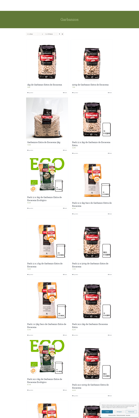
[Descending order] (42, 34)
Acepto (107, 411)
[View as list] (62, 34)
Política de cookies (112, 415)
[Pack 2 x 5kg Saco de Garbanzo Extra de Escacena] (47, 300)
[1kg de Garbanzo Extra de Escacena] (47, 61)
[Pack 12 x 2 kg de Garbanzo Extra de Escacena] (47, 240)
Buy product (30, 92)
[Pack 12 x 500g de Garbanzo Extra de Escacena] (92, 240)
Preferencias (131, 411)
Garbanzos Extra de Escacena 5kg (43, 142)
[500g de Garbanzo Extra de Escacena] (92, 61)
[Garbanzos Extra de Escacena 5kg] (47, 118)
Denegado (119, 411)
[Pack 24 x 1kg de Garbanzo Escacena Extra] (92, 300)
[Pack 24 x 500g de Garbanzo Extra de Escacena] (92, 361)
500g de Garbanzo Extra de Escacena (90, 84)
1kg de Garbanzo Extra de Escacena (44, 84)
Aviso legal (128, 415)
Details (65, 92)
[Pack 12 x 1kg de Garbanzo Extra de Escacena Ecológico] (47, 176)
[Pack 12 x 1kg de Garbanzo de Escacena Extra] (92, 118)
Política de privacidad (120, 415)
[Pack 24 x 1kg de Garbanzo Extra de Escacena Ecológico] (47, 358)
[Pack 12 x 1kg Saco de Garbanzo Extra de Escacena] (92, 179)
